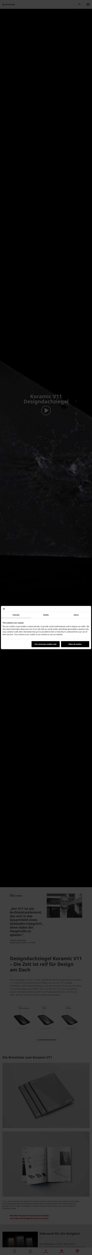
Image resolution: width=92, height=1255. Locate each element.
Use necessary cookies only (45, 644)
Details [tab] (46, 615)
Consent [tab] (16, 615)
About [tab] (76, 615)
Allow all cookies (75, 644)
